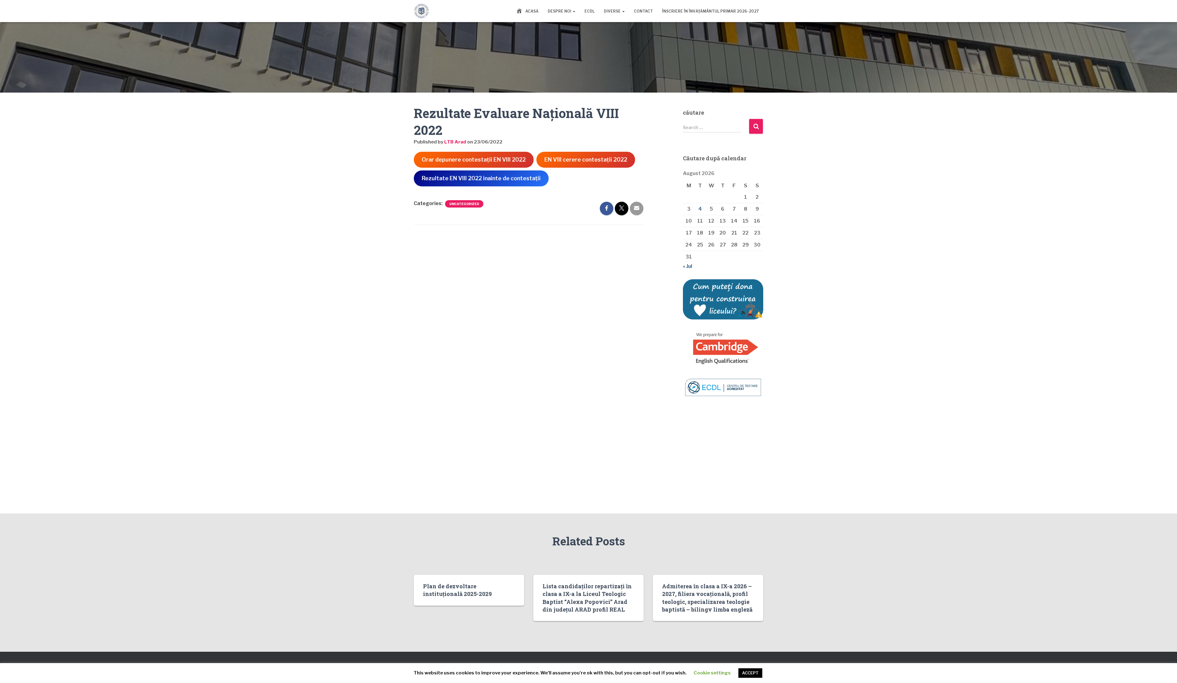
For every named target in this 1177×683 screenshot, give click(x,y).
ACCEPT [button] (750, 672)
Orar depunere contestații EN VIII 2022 (474, 159)
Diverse (613, 11)
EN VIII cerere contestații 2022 (585, 159)
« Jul (687, 266)
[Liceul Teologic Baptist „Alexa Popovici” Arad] (421, 11)
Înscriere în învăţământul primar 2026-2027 (710, 11)
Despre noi (560, 11)
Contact (643, 11)
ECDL (590, 11)
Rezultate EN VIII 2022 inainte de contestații (481, 178)
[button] (573, 11)
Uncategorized (464, 204)
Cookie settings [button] (712, 673)
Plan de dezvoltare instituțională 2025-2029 (457, 589)
